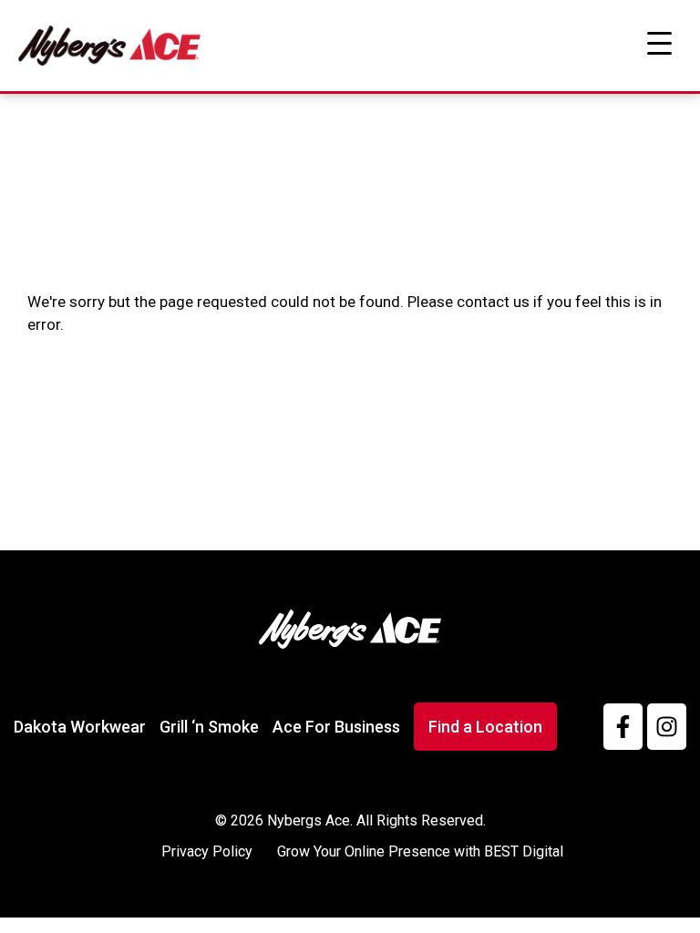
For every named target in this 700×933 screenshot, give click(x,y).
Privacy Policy (206, 851)
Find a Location (485, 726)
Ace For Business (336, 726)
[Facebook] (623, 726)
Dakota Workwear (80, 726)
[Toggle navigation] (659, 43)
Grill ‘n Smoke (209, 726)
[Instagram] (666, 726)
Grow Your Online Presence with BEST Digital (420, 851)
